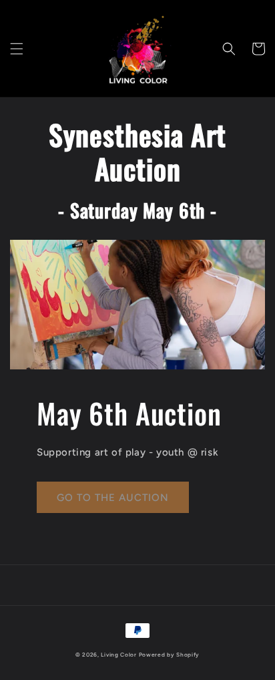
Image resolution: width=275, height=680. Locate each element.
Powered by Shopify (169, 654)
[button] (16, 48)
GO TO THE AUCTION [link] (113, 498)
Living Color (118, 654)
